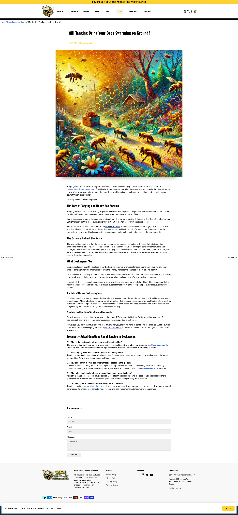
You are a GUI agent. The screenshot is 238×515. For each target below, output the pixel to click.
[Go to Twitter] (147, 475)
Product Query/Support (178, 488)
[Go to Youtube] (151, 475)
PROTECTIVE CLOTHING (80, 11)
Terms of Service (112, 485)
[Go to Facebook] (139, 475)
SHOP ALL (61, 11)
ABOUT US (147, 11)
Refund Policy (111, 475)
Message (71, 437)
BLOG (120, 11)
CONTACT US (132, 11)
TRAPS (97, 11)
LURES (108, 11)
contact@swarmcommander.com (182, 475)
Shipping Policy (111, 482)
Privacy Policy (111, 478)
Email (69, 427)
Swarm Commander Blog (15, 22)
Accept (228, 508)
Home (3, 22)
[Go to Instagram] (143, 475)
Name (69, 417)
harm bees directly (94, 386)
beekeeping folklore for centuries (81, 189)
